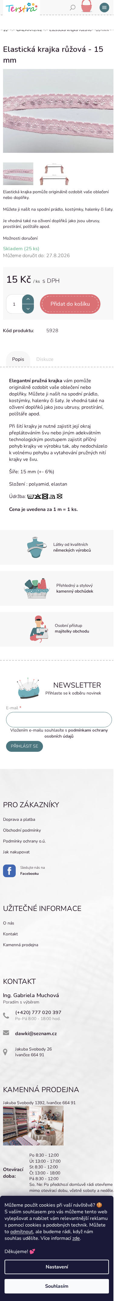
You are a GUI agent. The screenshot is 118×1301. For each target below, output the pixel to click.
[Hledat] (73, 8)
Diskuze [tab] (45, 359)
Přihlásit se (24, 746)
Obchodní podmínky (22, 830)
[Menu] (104, 8)
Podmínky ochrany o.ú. (24, 841)
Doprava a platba (19, 819)
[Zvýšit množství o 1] (28, 299)
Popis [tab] (18, 359)
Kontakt (10, 934)
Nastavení (57, 1267)
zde (76, 1238)
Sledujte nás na (32, 870)
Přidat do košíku (70, 303)
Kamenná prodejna (20, 945)
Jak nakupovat (16, 852)
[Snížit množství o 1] (28, 308)
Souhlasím (56, 1286)
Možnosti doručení (20, 238)
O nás (8, 923)
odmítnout (21, 1231)
